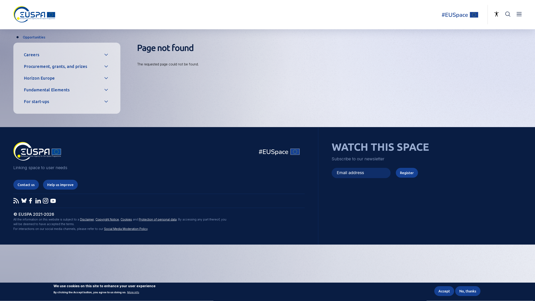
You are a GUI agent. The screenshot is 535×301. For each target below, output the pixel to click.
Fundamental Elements (47, 89)
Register (407, 173)
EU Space (279, 152)
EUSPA (37, 153)
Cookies (126, 219)
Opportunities (34, 37)
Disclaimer (87, 219)
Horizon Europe (39, 78)
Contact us (26, 185)
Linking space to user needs (463, 14)
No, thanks (467, 291)
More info (133, 292)
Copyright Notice (107, 219)
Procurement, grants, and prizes (55, 66)
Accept (444, 291)
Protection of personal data (158, 219)
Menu (519, 14)
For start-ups (36, 101)
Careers (31, 54)
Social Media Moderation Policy (126, 229)
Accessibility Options (496, 14)
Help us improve (60, 185)
